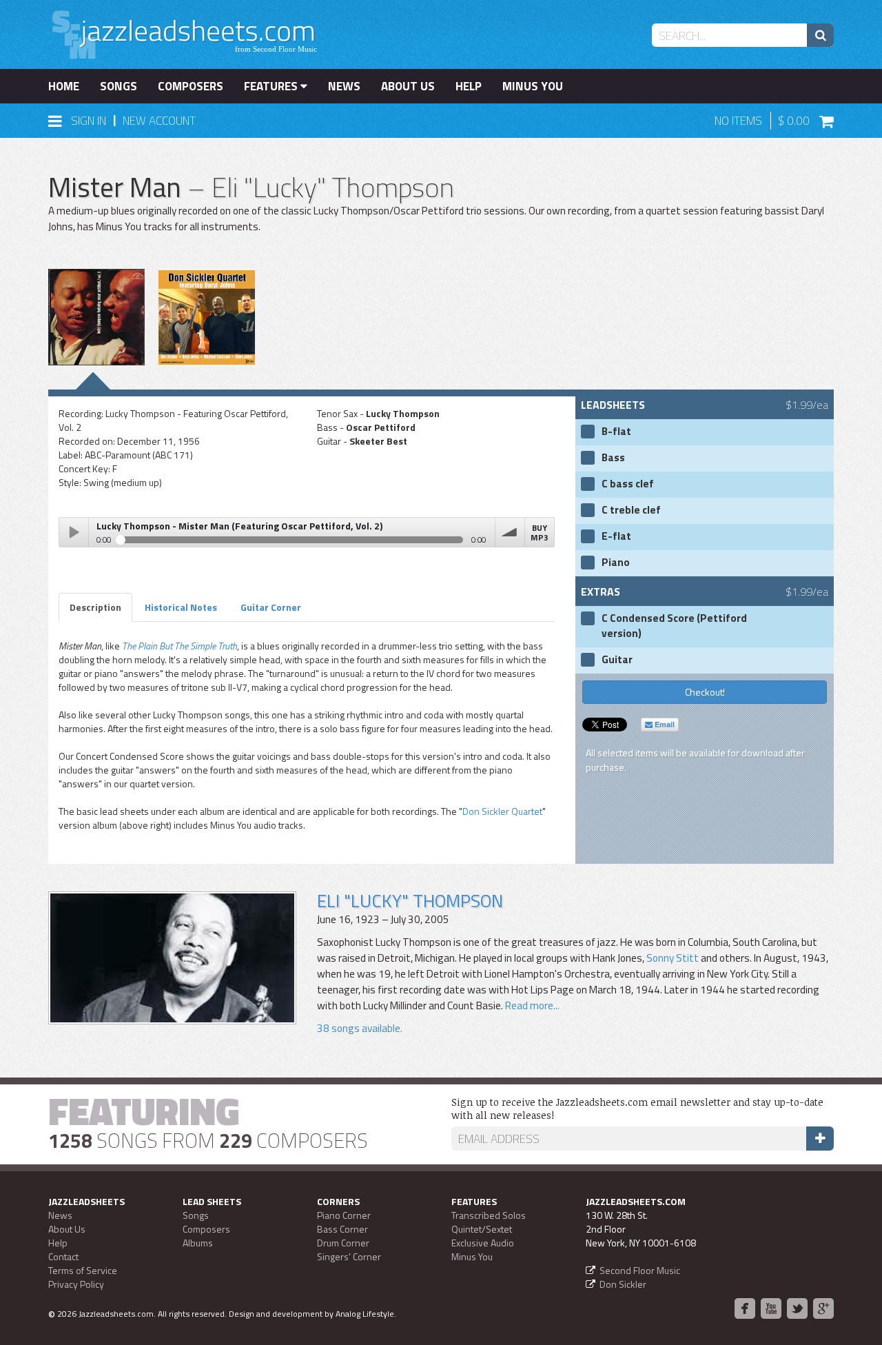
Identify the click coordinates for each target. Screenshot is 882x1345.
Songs (118, 86)
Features (272, 86)
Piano (616, 562)
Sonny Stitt (672, 958)
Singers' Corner (349, 1256)
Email (664, 724)
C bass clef (628, 484)
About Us (408, 86)
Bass (613, 457)
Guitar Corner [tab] (270, 607)
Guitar (617, 659)
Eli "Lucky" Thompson (410, 900)
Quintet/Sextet (481, 1229)
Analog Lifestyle (365, 1313)
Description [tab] (95, 607)
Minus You (532, 86)
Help (468, 86)
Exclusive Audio (482, 1242)
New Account (159, 121)
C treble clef (631, 510)
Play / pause (73, 532)
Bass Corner (342, 1229)
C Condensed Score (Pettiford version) (674, 626)
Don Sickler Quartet (502, 811)
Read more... (532, 1005)
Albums (198, 1242)
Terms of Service (82, 1270)
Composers (190, 86)
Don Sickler (622, 1284)
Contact (63, 1256)
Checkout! (705, 692)
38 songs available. (359, 1028)
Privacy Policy (76, 1284)
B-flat (616, 431)
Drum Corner (343, 1242)
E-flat (616, 536)
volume (509, 532)
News (344, 86)
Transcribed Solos (488, 1215)
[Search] (820, 35)
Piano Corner (344, 1215)
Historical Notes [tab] (181, 607)
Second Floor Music (639, 1270)
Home (63, 86)
